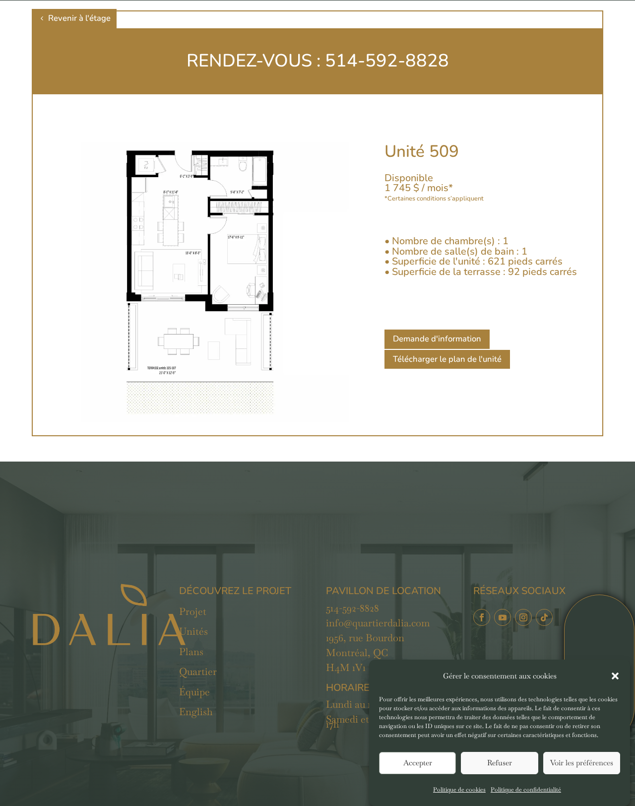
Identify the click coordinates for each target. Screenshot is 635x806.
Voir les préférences (581, 763)
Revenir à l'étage (79, 18)
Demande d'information (437, 338)
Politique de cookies (459, 790)
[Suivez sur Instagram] (523, 617)
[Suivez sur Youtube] (502, 617)
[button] (615, 676)
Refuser (499, 763)
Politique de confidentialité (526, 790)
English (196, 711)
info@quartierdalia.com (378, 622)
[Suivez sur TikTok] (544, 617)
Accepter (417, 763)
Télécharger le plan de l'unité (447, 359)
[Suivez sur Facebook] (481, 617)
